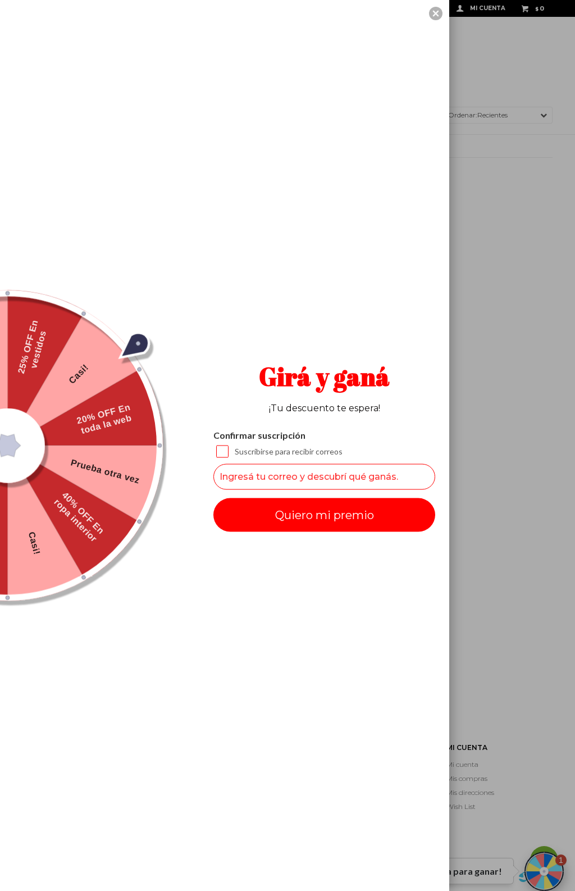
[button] (435, 13)
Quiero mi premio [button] (324, 514)
